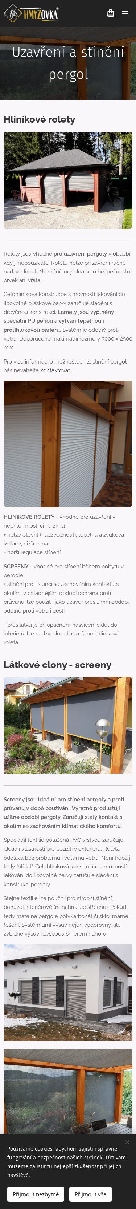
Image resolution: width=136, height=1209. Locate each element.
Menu (125, 13)
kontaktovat (55, 370)
